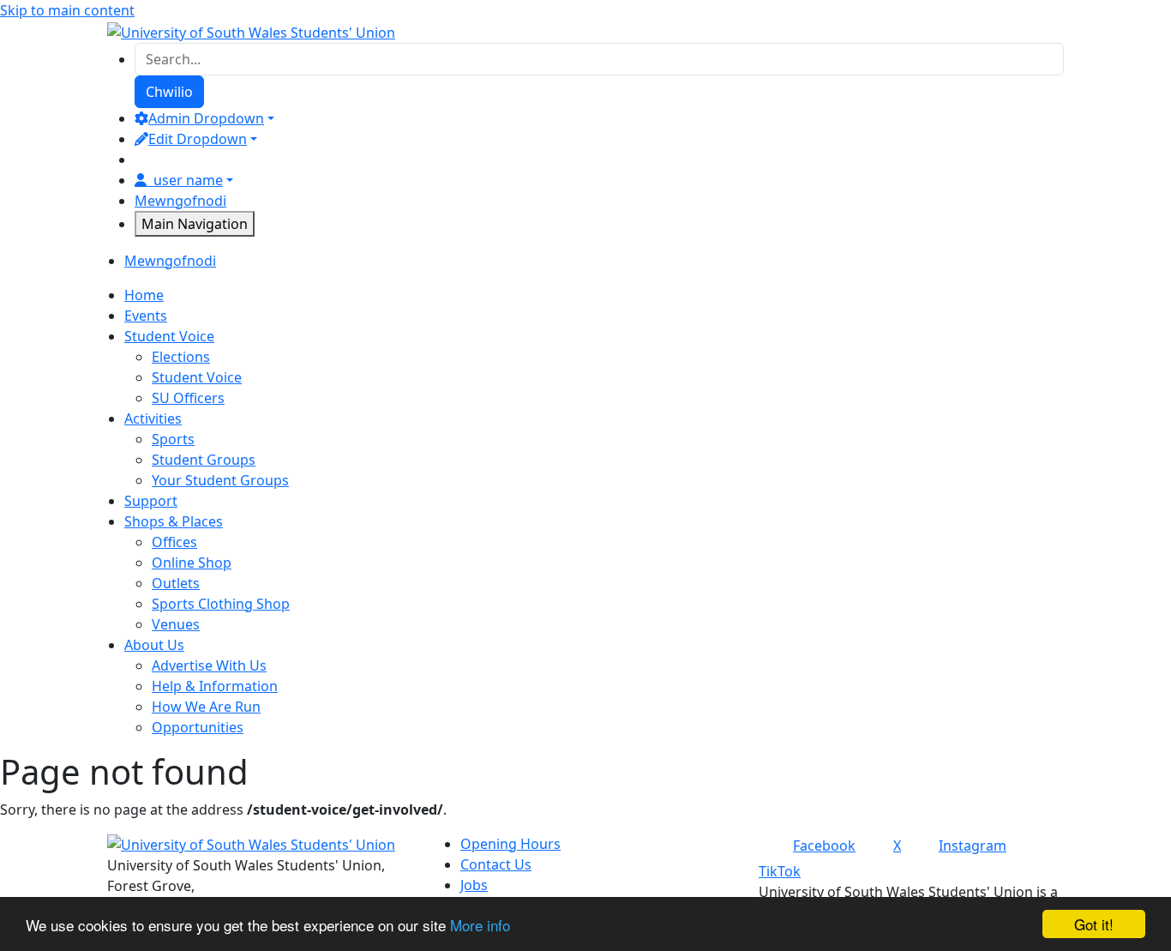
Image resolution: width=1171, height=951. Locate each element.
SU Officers (188, 397)
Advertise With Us (209, 665)
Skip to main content (67, 10)
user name (188, 180)
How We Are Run (206, 706)
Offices (174, 542)
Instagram (972, 845)
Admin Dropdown (206, 118)
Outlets (176, 583)
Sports (173, 439)
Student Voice (197, 377)
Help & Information (215, 686)
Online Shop (191, 562)
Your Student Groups (220, 480)
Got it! (1094, 924)
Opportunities (197, 727)
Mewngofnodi (180, 200)
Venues (176, 624)
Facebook (824, 845)
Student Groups (203, 459)
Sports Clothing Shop (221, 603)
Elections (181, 356)
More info (480, 925)
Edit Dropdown (197, 138)
